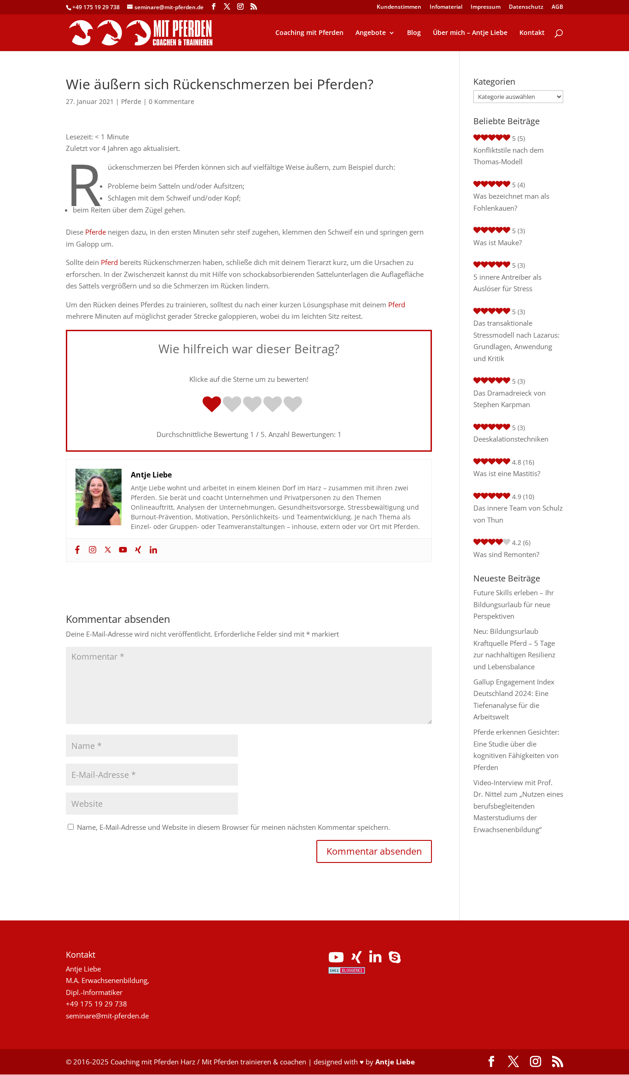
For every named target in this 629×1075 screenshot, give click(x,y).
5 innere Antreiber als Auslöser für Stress (507, 282)
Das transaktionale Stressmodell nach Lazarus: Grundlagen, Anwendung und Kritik (516, 340)
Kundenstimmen (399, 7)
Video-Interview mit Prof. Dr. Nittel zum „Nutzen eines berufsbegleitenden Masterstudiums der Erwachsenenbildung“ (518, 806)
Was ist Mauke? (497, 242)
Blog (414, 33)
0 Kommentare (171, 101)
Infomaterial (446, 7)
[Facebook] (76, 550)
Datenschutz (526, 7)
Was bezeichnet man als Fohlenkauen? (511, 202)
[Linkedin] (152, 550)
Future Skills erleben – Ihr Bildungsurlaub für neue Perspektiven (513, 604)
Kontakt (532, 33)
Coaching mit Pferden (309, 33)
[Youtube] (121, 550)
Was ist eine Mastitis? (506, 473)
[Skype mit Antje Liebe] (395, 959)
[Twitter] (106, 550)
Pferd (109, 262)
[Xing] (137, 550)
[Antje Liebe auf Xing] (356, 959)
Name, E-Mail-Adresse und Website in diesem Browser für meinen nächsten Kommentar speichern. (233, 827)
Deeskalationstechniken (510, 438)
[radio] (212, 405)
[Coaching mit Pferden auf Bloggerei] (346, 971)
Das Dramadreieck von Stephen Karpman (509, 398)
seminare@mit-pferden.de (107, 1015)
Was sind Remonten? (506, 554)
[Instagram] (91, 550)
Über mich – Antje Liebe (470, 33)
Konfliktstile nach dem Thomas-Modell (508, 156)
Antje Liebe (395, 1061)
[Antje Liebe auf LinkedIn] (375, 959)
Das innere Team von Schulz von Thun (518, 513)
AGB (557, 7)
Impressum (486, 7)
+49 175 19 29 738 (96, 7)
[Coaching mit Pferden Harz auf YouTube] (336, 959)
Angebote (370, 33)
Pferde (131, 101)
